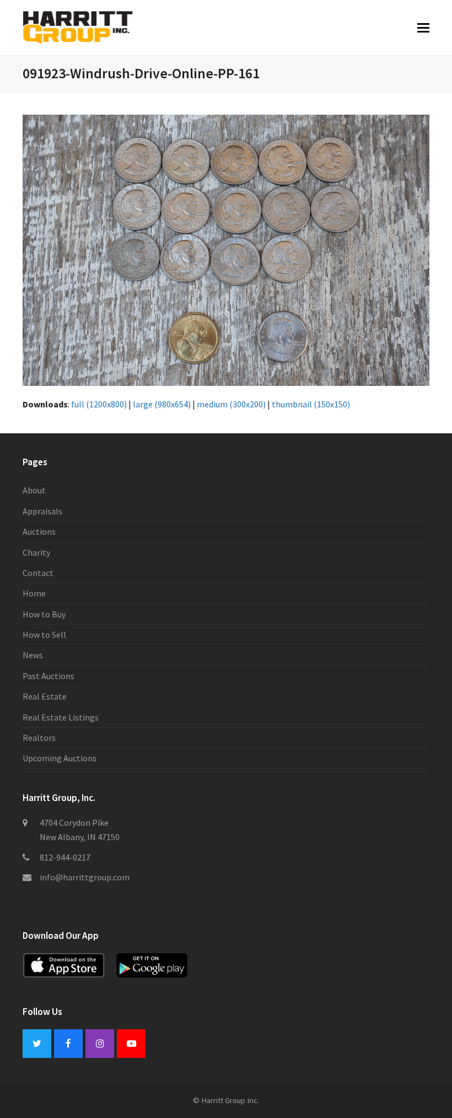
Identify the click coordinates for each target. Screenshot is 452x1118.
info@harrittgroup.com (85, 877)
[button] (423, 27)
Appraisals (42, 511)
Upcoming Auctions (59, 758)
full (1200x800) (99, 404)
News (33, 654)
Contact (38, 572)
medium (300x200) (231, 404)
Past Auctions (48, 675)
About (34, 490)
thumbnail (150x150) (311, 404)
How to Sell (44, 634)
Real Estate (45, 696)
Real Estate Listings (61, 717)
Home (34, 593)
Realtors (39, 737)
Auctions (39, 531)
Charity (36, 552)
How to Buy (44, 614)
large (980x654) (162, 404)
